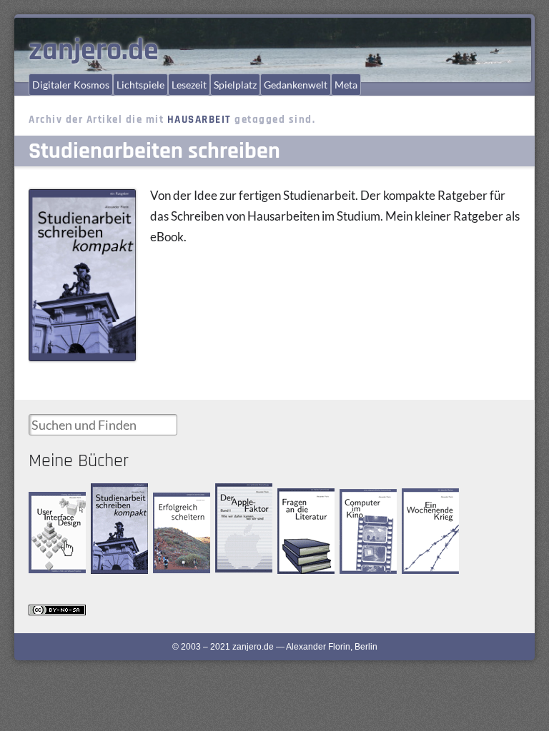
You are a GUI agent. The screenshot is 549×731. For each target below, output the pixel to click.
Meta (346, 85)
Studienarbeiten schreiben (154, 151)
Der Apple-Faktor (234, 495)
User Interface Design (55, 503)
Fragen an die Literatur (301, 501)
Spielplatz (235, 85)
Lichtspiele (140, 85)
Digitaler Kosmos (70, 85)
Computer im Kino (363, 501)
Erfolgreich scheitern (173, 505)
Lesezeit (189, 85)
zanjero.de (94, 50)
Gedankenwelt (295, 85)
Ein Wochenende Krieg (432, 501)
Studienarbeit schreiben (115, 496)
